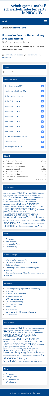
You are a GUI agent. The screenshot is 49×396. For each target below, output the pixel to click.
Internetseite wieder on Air (16, 260)
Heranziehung (32, 55)
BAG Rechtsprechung (14, 299)
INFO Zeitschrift (28, 204)
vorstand (19, 226)
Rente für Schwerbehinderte (24, 220)
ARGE (21, 192)
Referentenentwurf (32, 213)
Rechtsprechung (22, 213)
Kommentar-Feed (13, 244)
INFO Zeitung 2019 (24, 101)
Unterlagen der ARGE (24, 147)
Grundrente (8, 204)
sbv (39, 55)
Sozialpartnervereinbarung (28, 223)
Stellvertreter (7, 57)
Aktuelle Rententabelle (10, 193)
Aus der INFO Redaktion (15, 296)
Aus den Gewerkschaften (16, 294)
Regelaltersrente (12, 214)
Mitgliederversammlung (19, 209)
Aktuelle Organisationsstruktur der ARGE (22, 262)
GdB (25, 201)
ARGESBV (10, 291)
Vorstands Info (11, 315)
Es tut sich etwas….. (13, 265)
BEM (34, 193)
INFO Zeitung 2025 (24, 126)
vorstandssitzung (28, 226)
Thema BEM (11, 307)
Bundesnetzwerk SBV (24, 86)
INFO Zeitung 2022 (24, 111)
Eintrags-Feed (11, 241)
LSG (41, 206)
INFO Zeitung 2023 (24, 116)
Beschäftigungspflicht (9, 195)
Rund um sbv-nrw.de (14, 304)
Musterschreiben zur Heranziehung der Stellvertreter (23, 36)
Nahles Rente (19, 211)
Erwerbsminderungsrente (13, 201)
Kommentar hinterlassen (13, 55)
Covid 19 (16, 199)
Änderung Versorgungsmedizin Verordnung (23, 289)
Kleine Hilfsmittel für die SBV (24, 137)
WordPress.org (11, 247)
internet (28, 206)
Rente (24, 215)
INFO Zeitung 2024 (24, 121)
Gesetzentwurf (32, 201)
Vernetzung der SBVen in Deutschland (21, 312)
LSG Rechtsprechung (14, 302)
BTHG (6, 197)
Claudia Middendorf (35, 197)
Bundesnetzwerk (19, 197)
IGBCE (15, 204)
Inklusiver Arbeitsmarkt (17, 206)
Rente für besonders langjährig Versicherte (20, 215)
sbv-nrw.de (12, 223)
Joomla (35, 206)
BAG (27, 193)
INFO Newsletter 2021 (24, 96)
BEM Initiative (40, 193)
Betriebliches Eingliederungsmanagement (28, 195)
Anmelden (10, 239)
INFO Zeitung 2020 (24, 106)
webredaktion (21, 42)
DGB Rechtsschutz (28, 200)
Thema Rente (24, 142)
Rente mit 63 (36, 220)
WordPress (38, 226)
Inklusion (6, 206)
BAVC (30, 193)
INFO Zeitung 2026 (24, 131)
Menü (5, 21)
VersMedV (9, 225)
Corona (7, 199)
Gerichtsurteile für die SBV (24, 91)
